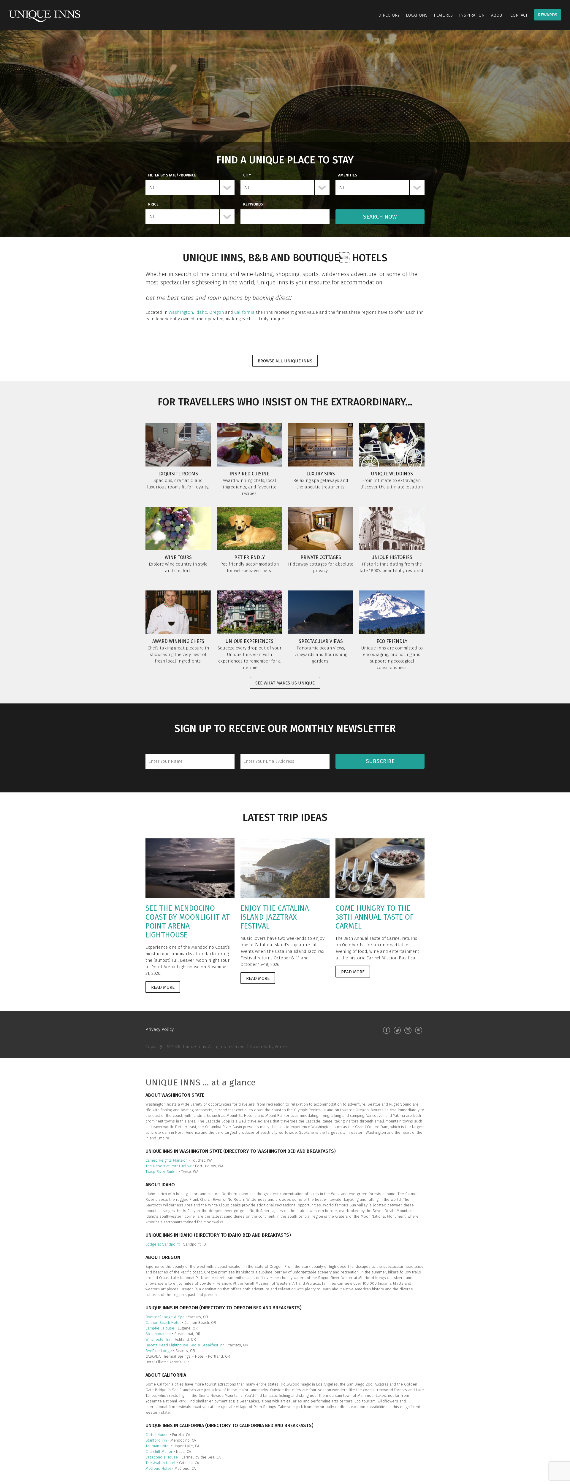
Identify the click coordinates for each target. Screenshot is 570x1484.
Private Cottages (320, 557)
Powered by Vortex (269, 1046)
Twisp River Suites (162, 1171)
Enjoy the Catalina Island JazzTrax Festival (274, 917)
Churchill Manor (158, 1451)
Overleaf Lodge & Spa (164, 1317)
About (497, 15)
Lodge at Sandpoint (162, 1244)
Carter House (157, 1434)
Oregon (216, 312)
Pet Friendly (249, 557)
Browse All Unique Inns (285, 361)
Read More (163, 987)
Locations (417, 15)
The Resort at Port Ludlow (169, 1166)
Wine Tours (178, 557)
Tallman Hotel (158, 1446)
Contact (519, 15)
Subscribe (380, 761)
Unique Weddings (392, 474)
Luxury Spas (320, 474)
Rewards (547, 14)
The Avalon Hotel (160, 1463)
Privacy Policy (159, 1029)
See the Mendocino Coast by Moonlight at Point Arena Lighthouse (187, 922)
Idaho (201, 312)
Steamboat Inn (158, 1334)
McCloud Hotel (158, 1468)
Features (443, 15)
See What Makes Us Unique (285, 683)
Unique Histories (391, 557)
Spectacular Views (321, 641)
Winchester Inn (158, 1339)
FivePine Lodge (158, 1350)
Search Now (380, 216)
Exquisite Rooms (178, 474)
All (151, 187)
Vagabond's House (161, 1457)
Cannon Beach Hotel (163, 1322)
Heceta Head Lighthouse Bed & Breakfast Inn (184, 1345)
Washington (181, 312)
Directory (389, 15)
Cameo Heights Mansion (166, 1160)
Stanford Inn (156, 1440)
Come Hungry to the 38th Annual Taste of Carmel (374, 917)
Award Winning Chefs (178, 641)
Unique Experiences (249, 641)
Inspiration (472, 15)
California (244, 312)
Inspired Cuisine (249, 474)
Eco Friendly (391, 641)
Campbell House (159, 1328)
